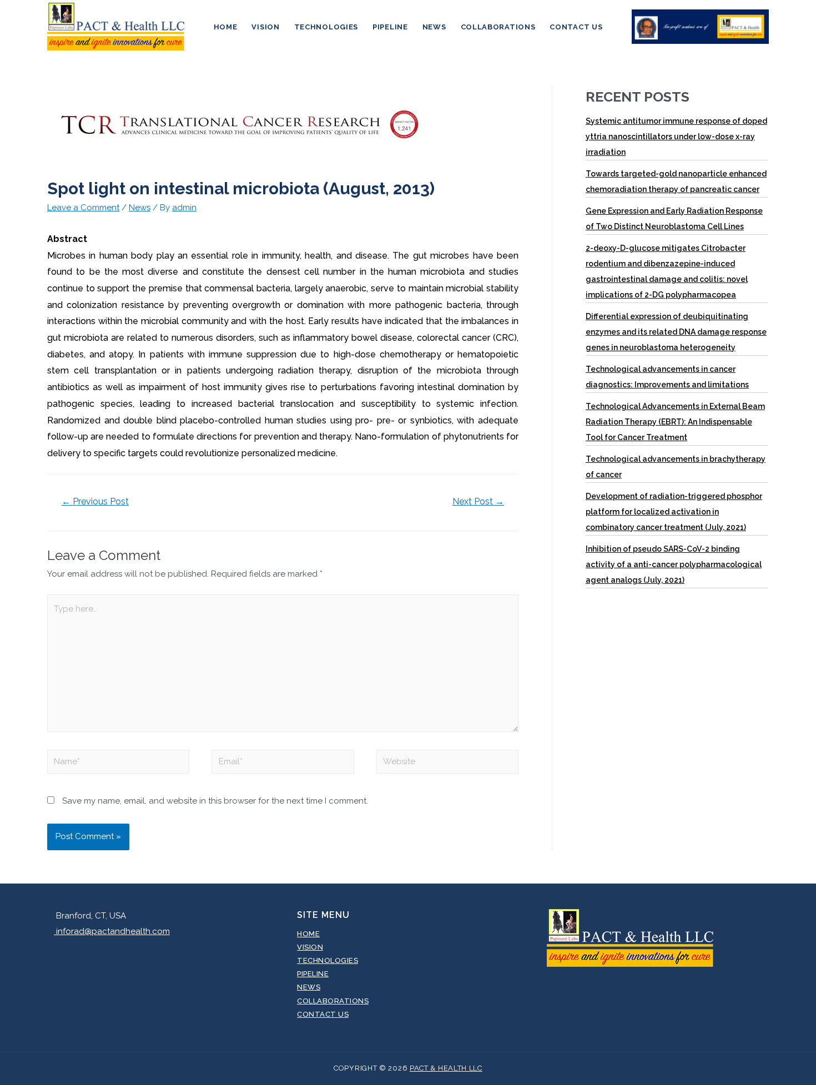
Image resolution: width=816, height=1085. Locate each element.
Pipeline (390, 27)
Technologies (326, 27)
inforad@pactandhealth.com (112, 931)
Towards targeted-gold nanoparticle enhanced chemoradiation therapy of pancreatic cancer (676, 181)
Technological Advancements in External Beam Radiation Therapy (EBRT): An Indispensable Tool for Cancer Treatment (675, 422)
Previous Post (95, 501)
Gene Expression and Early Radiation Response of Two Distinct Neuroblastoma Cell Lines (674, 218)
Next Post (478, 501)
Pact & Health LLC (446, 1068)
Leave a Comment (83, 208)
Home (226, 27)
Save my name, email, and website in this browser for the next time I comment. (215, 801)
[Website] (447, 764)
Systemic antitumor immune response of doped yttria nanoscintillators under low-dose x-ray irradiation (676, 137)
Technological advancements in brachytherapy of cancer (675, 467)
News (434, 27)
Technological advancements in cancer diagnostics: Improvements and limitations (667, 377)
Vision (265, 27)
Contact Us (576, 27)
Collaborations (498, 27)
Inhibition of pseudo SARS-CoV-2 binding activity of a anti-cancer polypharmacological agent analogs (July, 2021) (674, 564)
